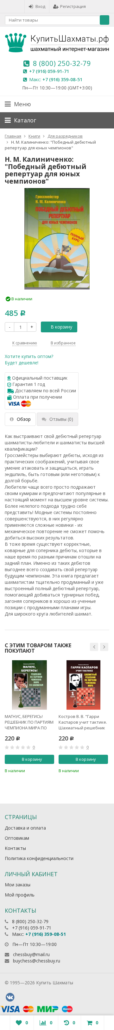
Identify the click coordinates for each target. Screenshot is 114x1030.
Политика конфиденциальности (39, 858)
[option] (29, 716)
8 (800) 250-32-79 (62, 63)
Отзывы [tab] (61, 419)
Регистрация (73, 6)
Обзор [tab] (24, 419)
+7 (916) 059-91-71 (49, 71)
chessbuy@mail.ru (31, 954)
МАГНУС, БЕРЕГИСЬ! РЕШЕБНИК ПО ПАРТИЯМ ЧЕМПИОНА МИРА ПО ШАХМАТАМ (29, 722)
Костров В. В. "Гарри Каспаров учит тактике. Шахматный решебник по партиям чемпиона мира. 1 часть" (83, 722)
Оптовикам (17, 838)
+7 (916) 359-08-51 (62, 79)
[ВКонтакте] (10, 997)
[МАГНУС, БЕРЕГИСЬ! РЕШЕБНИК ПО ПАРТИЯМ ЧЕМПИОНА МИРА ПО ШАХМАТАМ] (29, 685)
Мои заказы (17, 885)
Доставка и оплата (25, 828)
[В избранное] (50, 769)
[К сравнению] (40, 769)
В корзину (61, 327)
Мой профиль (20, 895)
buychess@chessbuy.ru (36, 961)
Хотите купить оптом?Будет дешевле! (29, 359)
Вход (40, 6)
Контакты (15, 848)
